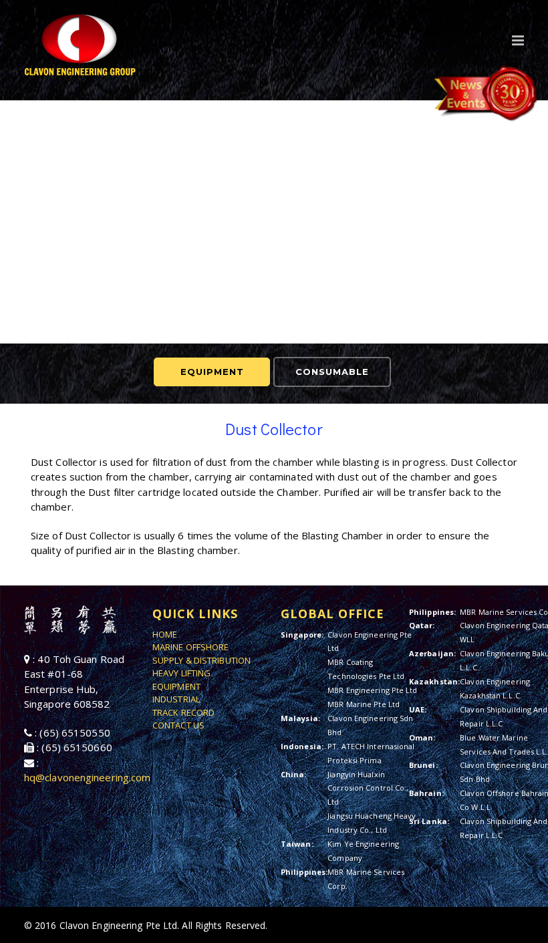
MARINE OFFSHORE (190, 647)
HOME (164, 634)
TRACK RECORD (183, 712)
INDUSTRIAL (176, 699)
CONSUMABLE (332, 371)
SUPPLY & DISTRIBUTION (201, 660)
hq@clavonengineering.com (87, 777)
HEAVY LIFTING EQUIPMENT (181, 679)
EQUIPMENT (212, 371)
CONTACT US (178, 725)
